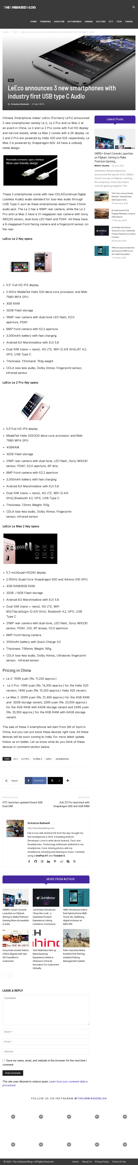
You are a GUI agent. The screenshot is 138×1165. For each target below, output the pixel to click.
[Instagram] (43, 862)
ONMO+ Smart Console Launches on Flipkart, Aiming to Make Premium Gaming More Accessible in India (16, 916)
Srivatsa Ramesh (20, 104)
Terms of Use (119, 1161)
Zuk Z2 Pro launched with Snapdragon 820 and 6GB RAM (71, 804)
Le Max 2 (37, 758)
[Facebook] (30, 862)
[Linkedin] (50, 862)
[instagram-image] (13, 1116)
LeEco (49, 758)
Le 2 (15, 758)
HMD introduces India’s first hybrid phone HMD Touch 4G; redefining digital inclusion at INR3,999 (75, 916)
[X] (76, 862)
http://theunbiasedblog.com (40, 828)
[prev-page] (5, 975)
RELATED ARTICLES (30, 879)
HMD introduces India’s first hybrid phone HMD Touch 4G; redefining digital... (123, 250)
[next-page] (10, 975)
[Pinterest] (56, 862)
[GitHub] (37, 862)
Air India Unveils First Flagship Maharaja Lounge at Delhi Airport (123, 213)
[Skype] (69, 862)
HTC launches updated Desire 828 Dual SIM (22, 804)
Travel (129, 21)
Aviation (59, 21)
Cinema (89, 21)
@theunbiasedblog (90, 1098)
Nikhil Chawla (102, 165)
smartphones (62, 758)
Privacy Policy (102, 1161)
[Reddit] (63, 862)
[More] (68, 780)
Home (33, 21)
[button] (133, 7)
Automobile (74, 21)
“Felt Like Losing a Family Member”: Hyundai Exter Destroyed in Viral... (122, 196)
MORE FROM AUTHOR (60, 879)
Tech (119, 21)
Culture (100, 21)
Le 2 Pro (25, 758)
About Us (87, 1161)
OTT (111, 21)
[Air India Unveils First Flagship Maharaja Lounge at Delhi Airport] (102, 214)
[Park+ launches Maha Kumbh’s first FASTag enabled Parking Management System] (76, 938)
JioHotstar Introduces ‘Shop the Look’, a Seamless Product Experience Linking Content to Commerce (44, 916)
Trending (45, 21)
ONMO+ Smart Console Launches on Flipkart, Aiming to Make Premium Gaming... (114, 157)
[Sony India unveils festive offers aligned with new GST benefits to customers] (16, 938)
